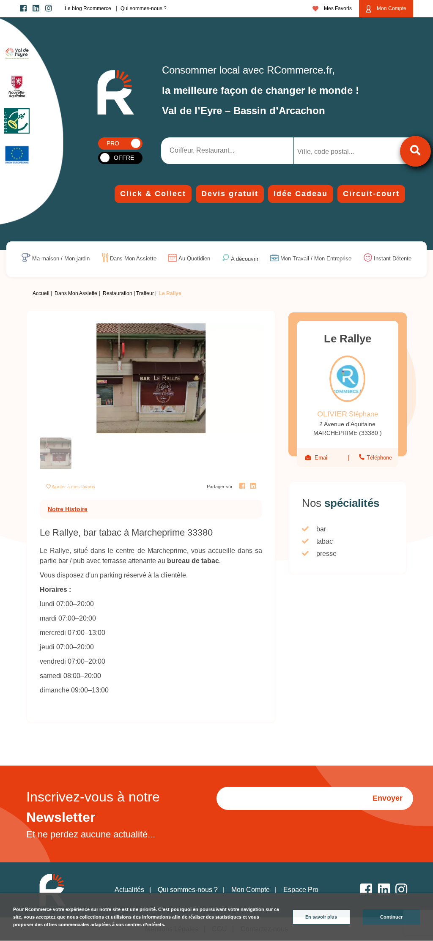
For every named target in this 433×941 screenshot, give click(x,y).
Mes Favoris (337, 8)
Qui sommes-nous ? (144, 8)
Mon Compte (390, 8)
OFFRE (124, 157)
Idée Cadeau (301, 193)
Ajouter (73, 486)
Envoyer (388, 798)
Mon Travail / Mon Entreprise (315, 259)
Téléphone (378, 457)
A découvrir (244, 259)
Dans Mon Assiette (133, 259)
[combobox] (339, 150)
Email (321, 457)
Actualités (129, 889)
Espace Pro (300, 889)
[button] (56, 378)
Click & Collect (153, 193)
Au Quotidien (194, 259)
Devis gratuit (229, 193)
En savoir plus (321, 916)
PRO (113, 143)
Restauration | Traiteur (128, 293)
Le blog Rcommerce (88, 8)
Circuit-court (371, 193)
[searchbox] (332, 151)
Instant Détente (392, 259)
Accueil (41, 293)
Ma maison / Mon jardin (61, 259)
